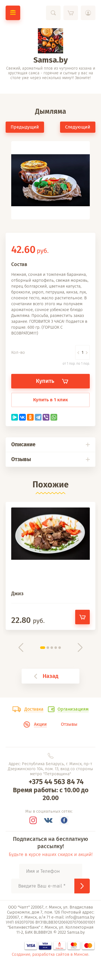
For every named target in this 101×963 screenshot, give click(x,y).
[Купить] (82, 617)
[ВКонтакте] (22, 417)
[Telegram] (38, 417)
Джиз (17, 593)
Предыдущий (25, 127)
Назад (50, 676)
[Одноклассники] (30, 417)
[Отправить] (82, 886)
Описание (23, 444)
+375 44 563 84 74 (56, 782)
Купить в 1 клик (50, 400)
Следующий (77, 127)
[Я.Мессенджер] (14, 417)
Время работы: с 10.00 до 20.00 (50, 794)
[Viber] (46, 417)
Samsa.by (50, 60)
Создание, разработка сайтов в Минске (50, 954)
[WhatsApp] (53, 417)
